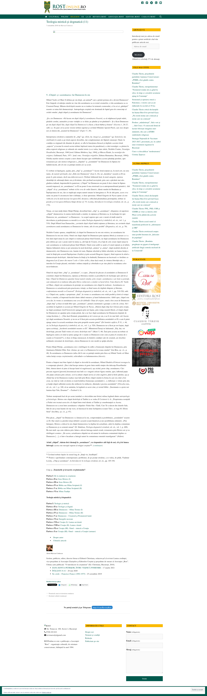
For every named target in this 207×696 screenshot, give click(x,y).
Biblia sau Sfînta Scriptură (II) (70, 488)
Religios (75, 16)
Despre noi (89, 632)
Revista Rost (99, 16)
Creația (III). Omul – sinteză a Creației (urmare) (77, 531)
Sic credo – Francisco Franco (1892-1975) (68, 573)
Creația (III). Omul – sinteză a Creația (74, 528)
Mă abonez (138, 55)
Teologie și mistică (61, 503)
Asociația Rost (116, 16)
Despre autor (58, 537)
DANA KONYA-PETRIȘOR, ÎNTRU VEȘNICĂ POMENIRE (76, 567)
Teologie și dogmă (65, 506)
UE (82, 16)
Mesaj (133, 649)
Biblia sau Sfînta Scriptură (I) (70, 485)
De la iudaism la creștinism (65, 475)
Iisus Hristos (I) (64, 479)
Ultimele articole (59, 540)
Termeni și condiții (92, 635)
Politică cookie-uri (46, 692)
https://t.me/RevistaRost (102, 607)
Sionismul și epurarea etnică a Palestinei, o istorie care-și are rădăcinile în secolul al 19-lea (144, 102)
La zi (88, 16)
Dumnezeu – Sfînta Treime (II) (71, 512)
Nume (133, 631)
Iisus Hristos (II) (65, 482)
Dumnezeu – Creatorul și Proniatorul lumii (75, 515)
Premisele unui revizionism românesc (61, 593)
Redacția (88, 638)
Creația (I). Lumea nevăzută (71, 522)
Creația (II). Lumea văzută (70, 525)
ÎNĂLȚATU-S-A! (59, 570)
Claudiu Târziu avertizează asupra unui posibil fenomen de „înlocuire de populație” (145, 234)
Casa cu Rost (148, 16)
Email (133, 640)
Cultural (54, 16)
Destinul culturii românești (58, 596)
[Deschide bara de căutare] (160, 16)
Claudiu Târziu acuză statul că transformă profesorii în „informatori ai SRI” (146, 224)
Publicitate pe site (92, 641)
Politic (65, 16)
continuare (98, 445)
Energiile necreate (66, 519)
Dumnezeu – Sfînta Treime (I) (71, 509)
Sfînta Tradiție (64, 491)
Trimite (144, 678)
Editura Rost (133, 16)
